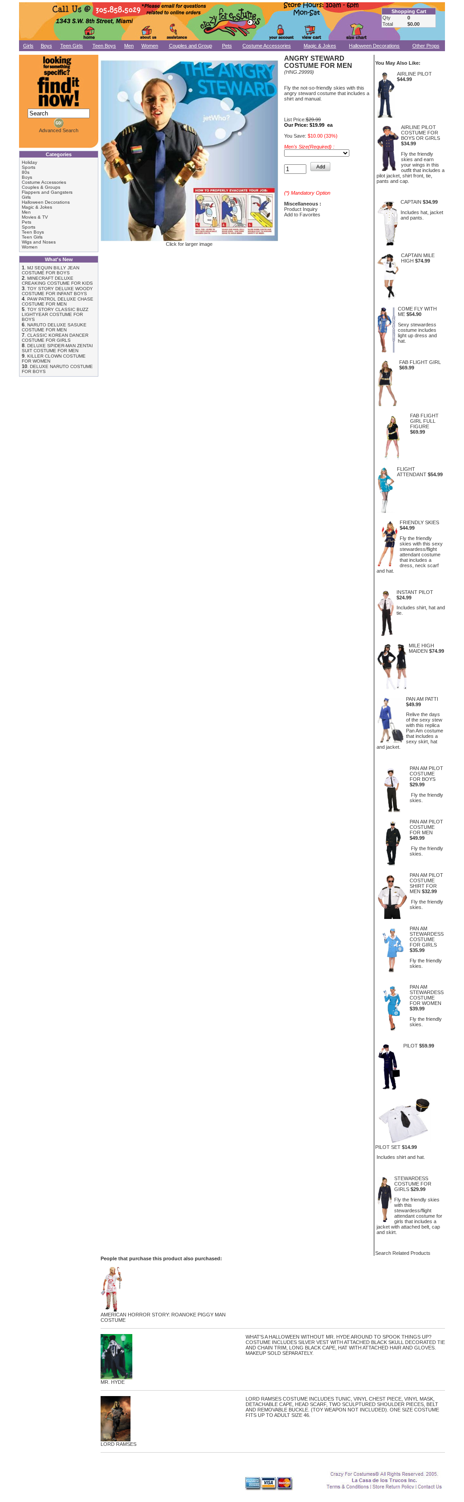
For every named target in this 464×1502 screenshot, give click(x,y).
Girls (28, 45)
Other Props (426, 45)
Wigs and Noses (39, 241)
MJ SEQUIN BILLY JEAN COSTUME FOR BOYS (50, 270)
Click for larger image (189, 244)
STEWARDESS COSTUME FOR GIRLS (412, 1184)
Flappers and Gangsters (47, 192)
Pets (227, 45)
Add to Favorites (302, 214)
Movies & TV (35, 217)
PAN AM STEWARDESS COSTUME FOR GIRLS (427, 936)
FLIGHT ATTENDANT (411, 471)
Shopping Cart (409, 11)
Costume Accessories (266, 45)
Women (149, 45)
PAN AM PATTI (422, 699)
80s (25, 172)
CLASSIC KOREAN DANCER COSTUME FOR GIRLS (55, 338)
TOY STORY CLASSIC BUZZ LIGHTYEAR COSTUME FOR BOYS (55, 314)
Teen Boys (104, 45)
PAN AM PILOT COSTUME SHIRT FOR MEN (426, 883)
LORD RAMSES (118, 1444)
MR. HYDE (113, 1382)
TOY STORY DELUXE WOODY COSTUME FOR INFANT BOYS (57, 291)
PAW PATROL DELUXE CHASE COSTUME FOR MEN (57, 301)
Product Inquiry (301, 209)
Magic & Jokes (320, 45)
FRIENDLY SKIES (419, 522)
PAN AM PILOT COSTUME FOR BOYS (426, 773)
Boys (46, 45)
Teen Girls (71, 45)
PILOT (410, 1045)
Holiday (29, 162)
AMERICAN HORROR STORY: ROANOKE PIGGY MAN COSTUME (163, 1317)
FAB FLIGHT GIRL (420, 362)
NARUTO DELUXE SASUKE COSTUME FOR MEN (54, 327)
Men (129, 45)
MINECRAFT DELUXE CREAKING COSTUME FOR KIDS (57, 281)
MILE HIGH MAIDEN (421, 648)
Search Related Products (402, 1253)
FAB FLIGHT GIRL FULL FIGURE (424, 421)
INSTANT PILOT (414, 592)
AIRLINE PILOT (414, 74)
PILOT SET (388, 1147)
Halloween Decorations (374, 45)
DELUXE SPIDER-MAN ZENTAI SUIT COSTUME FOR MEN (57, 348)
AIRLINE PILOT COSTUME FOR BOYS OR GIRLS (420, 132)
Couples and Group (190, 45)
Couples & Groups (41, 187)
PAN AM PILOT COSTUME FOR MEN (426, 827)
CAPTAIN (411, 202)
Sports (28, 167)
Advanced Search (58, 130)
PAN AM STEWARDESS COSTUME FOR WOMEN (427, 995)
